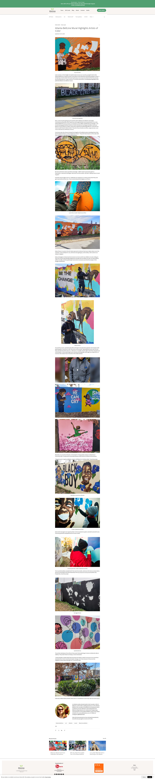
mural (75, 723)
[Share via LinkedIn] (61, 730)
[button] (104, 16)
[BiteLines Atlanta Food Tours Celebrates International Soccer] (58, 746)
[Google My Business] (54, 774)
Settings (144, 777)
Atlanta (70, 723)
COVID (85, 16)
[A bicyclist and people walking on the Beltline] (77, 746)
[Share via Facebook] (55, 730)
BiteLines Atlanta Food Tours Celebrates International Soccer (58, 753)
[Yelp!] (60, 774)
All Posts (51, 16)
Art (64, 16)
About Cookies (48, 777)
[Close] (153, 777)
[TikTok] (56, 774)
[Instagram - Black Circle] (63, 774)
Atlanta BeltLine (59, 723)
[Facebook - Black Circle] (61, 774)
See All (104, 738)
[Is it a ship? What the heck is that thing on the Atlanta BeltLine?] (97, 746)
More (91, 16)
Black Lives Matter (83, 723)
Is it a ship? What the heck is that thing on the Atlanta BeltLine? (97, 753)
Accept (149, 777)
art (66, 723)
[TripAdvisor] (58, 774)
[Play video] (77, 370)
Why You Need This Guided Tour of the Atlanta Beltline (77, 753)
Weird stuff (70, 16)
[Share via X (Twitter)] (58, 730)
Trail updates (79, 16)
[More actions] (99, 25)
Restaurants (58, 16)
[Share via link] (64, 730)
